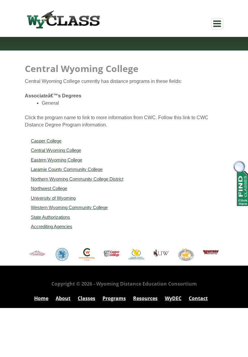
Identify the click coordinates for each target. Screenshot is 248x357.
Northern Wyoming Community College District (77, 179)
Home (41, 298)
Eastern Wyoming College (56, 159)
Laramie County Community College (67, 169)
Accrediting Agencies (51, 226)
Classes (86, 298)
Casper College (46, 140)
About (63, 298)
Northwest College (49, 188)
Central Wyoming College (56, 150)
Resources (145, 298)
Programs (114, 298)
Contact (198, 298)
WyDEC (173, 298)
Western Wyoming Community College (69, 207)
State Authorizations (50, 217)
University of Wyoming (53, 198)
